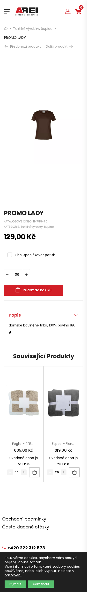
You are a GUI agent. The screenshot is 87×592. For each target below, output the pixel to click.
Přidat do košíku (37, 290)
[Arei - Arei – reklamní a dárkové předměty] (26, 11)
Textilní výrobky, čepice (32, 28)
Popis (15, 315)
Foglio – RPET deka (27, 443)
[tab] (43, 315)
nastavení (13, 575)
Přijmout (15, 584)
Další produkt (57, 46)
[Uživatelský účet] (68, 11)
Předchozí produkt (25, 46)
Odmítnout (41, 584)
